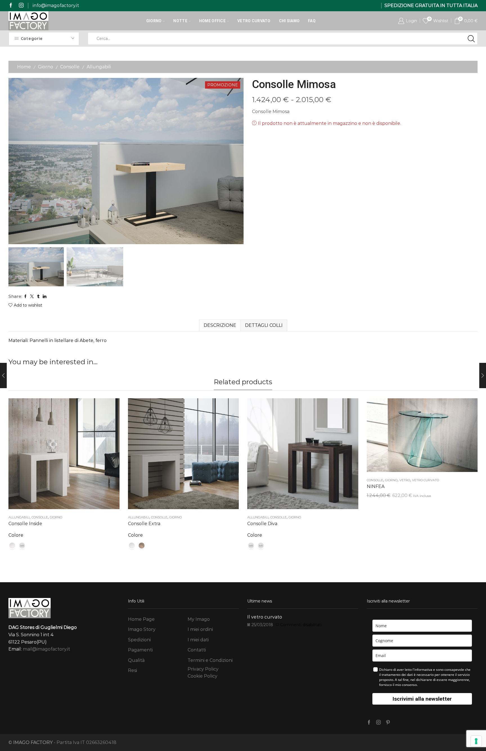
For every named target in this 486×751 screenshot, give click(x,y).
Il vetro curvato (264, 617)
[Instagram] (21, 5)
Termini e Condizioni (210, 660)
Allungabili (99, 66)
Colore (15, 535)
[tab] (219, 325)
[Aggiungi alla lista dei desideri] (58, 456)
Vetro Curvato (254, 21)
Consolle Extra (144, 523)
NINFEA (375, 486)
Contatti (197, 650)
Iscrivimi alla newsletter (422, 699)
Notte (180, 21)
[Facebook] (10, 5)
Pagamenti (140, 650)
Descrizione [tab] (220, 325)
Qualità (136, 660)
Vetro (404, 480)
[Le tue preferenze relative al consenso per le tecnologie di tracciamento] (476, 741)
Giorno (154, 21)
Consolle (70, 66)
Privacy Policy (203, 669)
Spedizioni (139, 639)
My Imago (199, 619)
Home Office (212, 21)
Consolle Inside (25, 523)
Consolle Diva (262, 523)
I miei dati (198, 639)
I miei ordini (200, 629)
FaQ (312, 21)
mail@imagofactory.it (46, 649)
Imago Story (142, 629)
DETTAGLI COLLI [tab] (264, 325)
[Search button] (471, 38)
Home (24, 66)
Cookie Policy (202, 676)
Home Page (141, 619)
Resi (132, 670)
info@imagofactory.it (56, 5)
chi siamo (289, 21)
